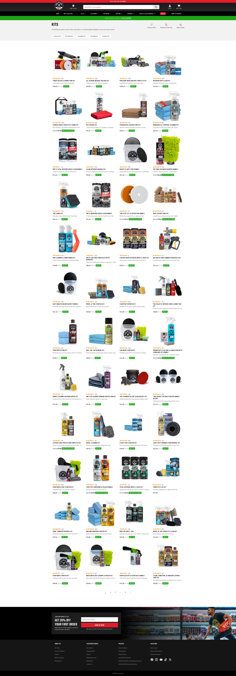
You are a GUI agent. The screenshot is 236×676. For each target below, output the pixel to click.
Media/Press (90, 661)
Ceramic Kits (106, 36)
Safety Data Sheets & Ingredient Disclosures (130, 661)
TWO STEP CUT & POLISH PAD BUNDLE (132, 213)
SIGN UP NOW (99, 625)
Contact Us (89, 664)
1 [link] (105, 592)
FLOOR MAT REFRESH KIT (128, 304)
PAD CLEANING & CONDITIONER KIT (64, 258)
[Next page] (130, 592)
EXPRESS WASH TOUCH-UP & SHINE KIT (65, 125)
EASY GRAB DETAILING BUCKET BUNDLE (65, 304)
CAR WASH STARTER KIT (127, 350)
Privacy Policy (122, 651)
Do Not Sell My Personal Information (128, 664)
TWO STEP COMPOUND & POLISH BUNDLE (99, 487)
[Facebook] (152, 660)
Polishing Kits (82, 36)
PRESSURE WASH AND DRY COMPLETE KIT (133, 81)
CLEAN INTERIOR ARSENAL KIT (96, 169)
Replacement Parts (92, 657)
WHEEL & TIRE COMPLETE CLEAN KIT (165, 531)
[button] (179, 7)
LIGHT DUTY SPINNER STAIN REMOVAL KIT (166, 443)
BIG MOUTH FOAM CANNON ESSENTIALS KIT (167, 258)
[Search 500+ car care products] (156, 7)
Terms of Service (123, 648)
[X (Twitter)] (170, 660)
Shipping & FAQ (90, 651)
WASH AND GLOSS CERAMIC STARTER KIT (99, 576)
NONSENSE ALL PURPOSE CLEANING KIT (166, 125)
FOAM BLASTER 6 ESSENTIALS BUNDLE (132, 576)
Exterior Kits (69, 36)
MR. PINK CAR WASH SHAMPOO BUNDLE (165, 169)
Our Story (57, 648)
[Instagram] (156, 660)
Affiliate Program (59, 657)
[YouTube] (161, 660)
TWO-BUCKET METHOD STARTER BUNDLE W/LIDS (166, 397)
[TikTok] (165, 660)
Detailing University (155, 654)
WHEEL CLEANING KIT (93, 443)
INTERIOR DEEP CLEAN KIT (161, 81)
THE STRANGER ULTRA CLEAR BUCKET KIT (133, 396)
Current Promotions (60, 651)
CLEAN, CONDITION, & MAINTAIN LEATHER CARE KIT (166, 577)
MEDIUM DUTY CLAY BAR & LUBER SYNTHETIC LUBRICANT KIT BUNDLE (167, 351)
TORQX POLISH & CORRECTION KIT (64, 81)
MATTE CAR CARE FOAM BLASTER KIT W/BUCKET (98, 259)
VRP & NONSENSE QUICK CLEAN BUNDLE (99, 213)
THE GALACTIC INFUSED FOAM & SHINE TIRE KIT (167, 305)
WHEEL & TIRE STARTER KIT (95, 304)
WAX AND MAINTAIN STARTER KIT (96, 531)
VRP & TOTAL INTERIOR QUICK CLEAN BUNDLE (67, 169)
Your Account (90, 648)
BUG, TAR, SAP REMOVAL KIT (95, 350)
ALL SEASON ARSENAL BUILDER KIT (97, 81)
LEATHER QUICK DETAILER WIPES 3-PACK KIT (134, 258)
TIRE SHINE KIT (58, 213)
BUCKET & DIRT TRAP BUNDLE (129, 169)
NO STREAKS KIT (91, 125)
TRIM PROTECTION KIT (60, 350)
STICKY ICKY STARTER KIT (128, 443)
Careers (57, 654)
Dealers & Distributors (156, 651)
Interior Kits (94, 36)
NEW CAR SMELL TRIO (127, 531)
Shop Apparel (58, 661)
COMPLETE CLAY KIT (159, 487)
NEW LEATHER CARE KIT (161, 213)
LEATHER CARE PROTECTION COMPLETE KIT (67, 443)
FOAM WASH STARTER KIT (61, 576)
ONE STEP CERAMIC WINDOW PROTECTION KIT (101, 396)
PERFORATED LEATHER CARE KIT (130, 125)
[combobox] (121, 7)
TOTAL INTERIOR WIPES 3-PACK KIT (131, 487)
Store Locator (154, 648)
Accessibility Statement (125, 657)
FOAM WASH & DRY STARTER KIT (63, 487)
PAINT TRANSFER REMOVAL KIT (63, 531)
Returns (89, 654)
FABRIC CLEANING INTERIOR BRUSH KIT (65, 396)
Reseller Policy (122, 654)
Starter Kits (57, 36)
